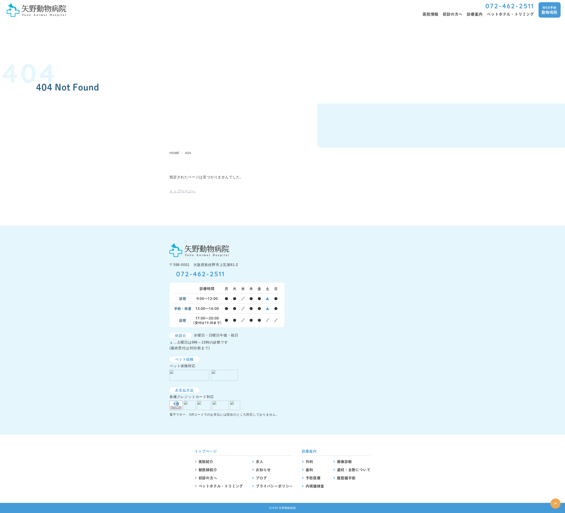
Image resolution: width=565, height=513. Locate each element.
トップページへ (183, 191)
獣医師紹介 (208, 469)
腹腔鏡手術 (346, 477)
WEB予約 (549, 10)
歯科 (309, 469)
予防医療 (313, 477)
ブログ (261, 477)
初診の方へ (208, 477)
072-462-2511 (509, 6)
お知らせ (263, 469)
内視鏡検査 (315, 486)
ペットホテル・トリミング (221, 486)
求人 (259, 461)
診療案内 (309, 451)
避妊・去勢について (353, 469)
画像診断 (344, 461)
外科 (309, 461)
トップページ (206, 451)
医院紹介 (206, 461)
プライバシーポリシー (274, 486)
